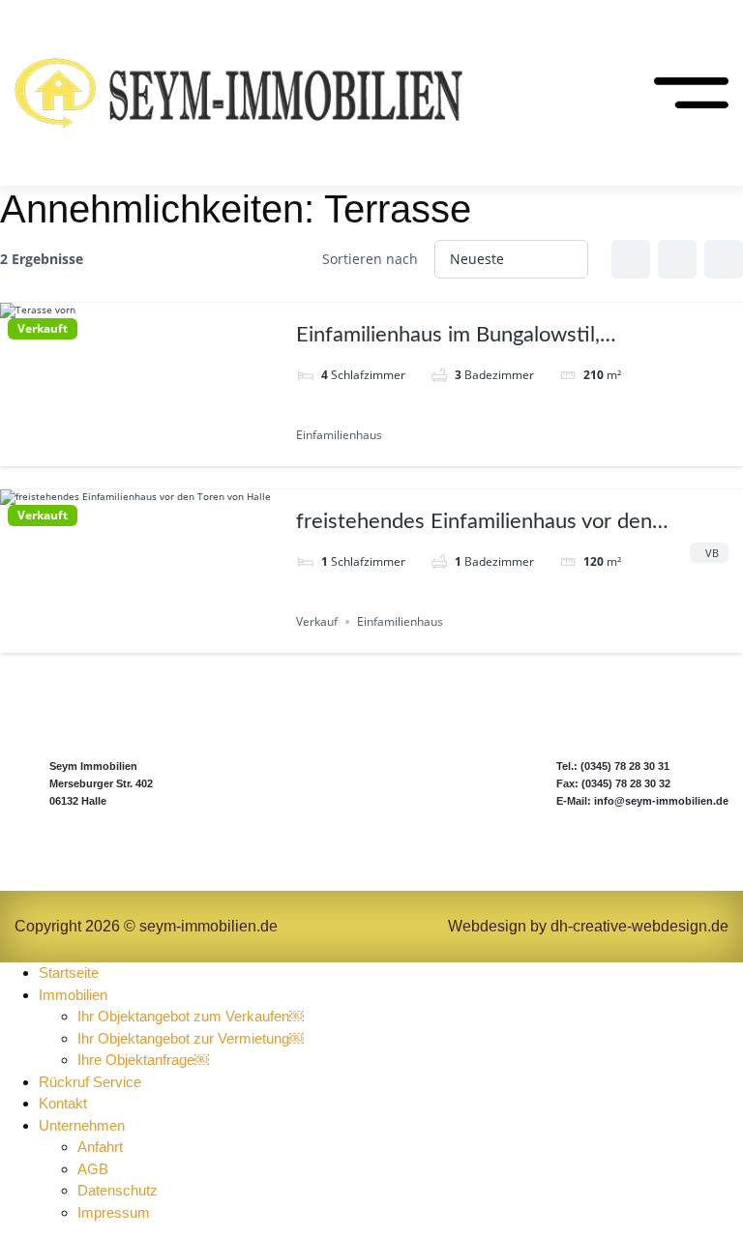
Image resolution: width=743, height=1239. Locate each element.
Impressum (113, 1212)
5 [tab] (175, 452)
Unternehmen (82, 1125)
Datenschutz (117, 1190)
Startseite (69, 972)
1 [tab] (105, 452)
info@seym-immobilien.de (661, 801)
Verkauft (42, 329)
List (677, 259)
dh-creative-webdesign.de (639, 926)
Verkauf (317, 621)
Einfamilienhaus (339, 435)
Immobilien (73, 995)
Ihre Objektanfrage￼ (143, 1059)
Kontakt (63, 1103)
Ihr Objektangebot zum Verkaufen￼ (190, 1016)
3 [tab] (140, 452)
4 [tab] (158, 452)
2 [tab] (123, 452)
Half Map (723, 259)
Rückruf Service (90, 1082)
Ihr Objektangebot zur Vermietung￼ (190, 1038)
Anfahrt (102, 1146)
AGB (92, 1169)
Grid (630, 259)
